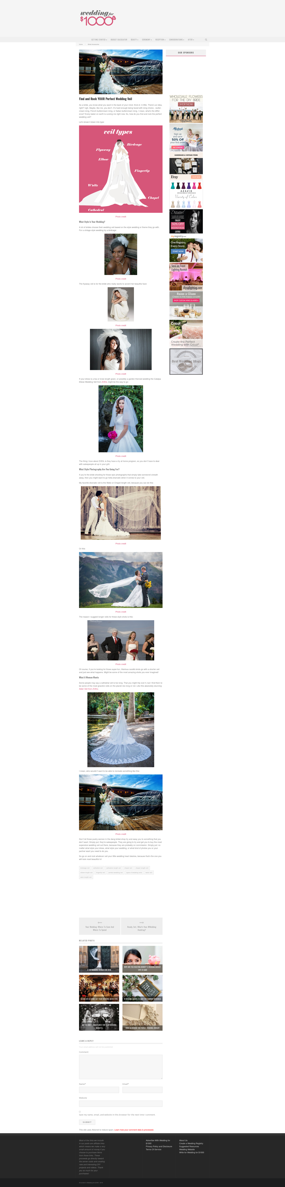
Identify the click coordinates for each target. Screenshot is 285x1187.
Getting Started (98, 39)
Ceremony (146, 39)
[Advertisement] (167, 20)
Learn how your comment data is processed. (134, 1129)
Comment (84, 1052)
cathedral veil (98, 868)
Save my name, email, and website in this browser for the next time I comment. (117, 1114)
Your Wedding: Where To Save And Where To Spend (100, 928)
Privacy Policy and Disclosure (159, 1146)
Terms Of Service (153, 1149)
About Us (183, 1140)
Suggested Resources (189, 1146)
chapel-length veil (142, 868)
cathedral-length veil (113, 868)
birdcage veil (85, 868)
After (190, 39)
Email (125, 1084)
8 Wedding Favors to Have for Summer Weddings (142, 999)
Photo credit (120, 216)
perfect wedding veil (116, 872)
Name (82, 1084)
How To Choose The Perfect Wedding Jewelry (143, 1028)
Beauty (134, 39)
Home (81, 44)
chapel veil (128, 868)
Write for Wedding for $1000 (191, 1152)
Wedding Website (187, 1149)
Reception (160, 39)
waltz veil (149, 872)
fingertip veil (100, 872)
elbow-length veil (86, 872)
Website (83, 1097)
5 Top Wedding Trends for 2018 (99, 970)
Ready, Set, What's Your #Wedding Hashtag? (141, 928)
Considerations (176, 39)
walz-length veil (86, 877)
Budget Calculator (119, 39)
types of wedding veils (134, 872)
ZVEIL (104, 381)
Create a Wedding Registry (191, 1143)
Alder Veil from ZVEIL (88, 688)
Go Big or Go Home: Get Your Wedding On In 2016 (99, 999)
